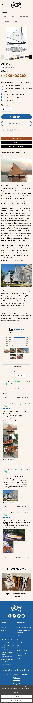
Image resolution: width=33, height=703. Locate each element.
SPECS (16, 143)
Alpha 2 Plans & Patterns (12, 86)
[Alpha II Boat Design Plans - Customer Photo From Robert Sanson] (7, 350)
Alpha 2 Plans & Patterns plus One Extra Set (18, 90)
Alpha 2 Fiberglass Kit (11, 97)
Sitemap (19, 655)
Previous (2, 57)
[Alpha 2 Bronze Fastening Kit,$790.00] (16, 582)
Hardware (20, 632)
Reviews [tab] (6, 372)
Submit (24, 675)
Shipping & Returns (23, 650)
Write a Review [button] (17, 362)
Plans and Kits (21, 625)
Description (16, 139)
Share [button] (6, 397)
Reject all (16, 696)
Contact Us (20, 658)
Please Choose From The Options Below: (15, 82)
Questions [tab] (16, 372)
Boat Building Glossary (8, 649)
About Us (20, 643)
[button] (26, 397)
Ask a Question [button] (17, 366)
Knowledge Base (6, 643)
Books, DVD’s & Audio (24, 627)
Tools (19, 635)
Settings (16, 692)
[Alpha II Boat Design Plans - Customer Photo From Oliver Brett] (13, 356)
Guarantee (20, 648)
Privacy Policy (21, 653)
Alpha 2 (5, 393)
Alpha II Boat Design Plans (9, 459)
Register (3, 627)
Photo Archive (5, 662)
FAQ (18, 645)
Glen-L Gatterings (6, 664)
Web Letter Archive (7, 659)
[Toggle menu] (3, 5)
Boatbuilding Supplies (23, 630)
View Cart (4, 630)
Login (2, 625)
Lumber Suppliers (6, 656)
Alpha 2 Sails (8, 100)
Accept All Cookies (16, 700)
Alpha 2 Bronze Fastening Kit (14, 94)
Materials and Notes (16, 147)
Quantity (4, 105)
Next (30, 57)
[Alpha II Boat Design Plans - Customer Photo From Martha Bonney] (26, 350)
